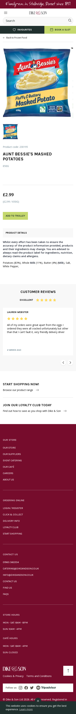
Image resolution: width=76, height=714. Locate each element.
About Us (8, 479)
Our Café (8, 466)
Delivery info (11, 520)
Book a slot (63, 29)
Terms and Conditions (39, 676)
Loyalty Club (10, 527)
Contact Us (10, 581)
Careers (8, 473)
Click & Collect (13, 514)
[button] (63, 362)
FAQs (6, 594)
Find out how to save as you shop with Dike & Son (32, 411)
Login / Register (13, 508)
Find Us (7, 587)
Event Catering (12, 460)
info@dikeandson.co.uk (18, 574)
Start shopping (12, 533)
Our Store (9, 447)
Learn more (26, 709)
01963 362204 (11, 562)
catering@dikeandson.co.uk (21, 568)
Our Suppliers (12, 454)
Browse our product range (18, 390)
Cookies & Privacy (13, 676)
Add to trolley (15, 215)
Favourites (24, 29)
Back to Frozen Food (16, 38)
